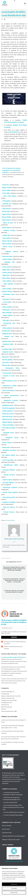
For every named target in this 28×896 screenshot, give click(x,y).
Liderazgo (3, 704)
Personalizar (14, 888)
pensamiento (8, 558)
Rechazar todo (14, 892)
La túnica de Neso (10, 520)
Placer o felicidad (6, 825)
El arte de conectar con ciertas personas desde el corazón (14, 591)
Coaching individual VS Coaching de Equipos (13, 836)
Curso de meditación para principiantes (14, 812)
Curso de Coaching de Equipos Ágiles (13, 815)
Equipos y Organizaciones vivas (9, 696)
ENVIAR (14, 637)
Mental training (5, 707)
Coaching (3, 694)
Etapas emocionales (6, 698)
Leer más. (7, 633)
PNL (2, 709)
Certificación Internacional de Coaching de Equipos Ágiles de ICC (12, 798)
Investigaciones (5, 702)
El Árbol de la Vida (6, 832)
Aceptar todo (14, 884)
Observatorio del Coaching (14, 539)
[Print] (5, 19)
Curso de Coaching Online (10, 802)
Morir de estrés (6, 829)
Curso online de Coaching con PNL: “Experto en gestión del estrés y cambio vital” (13, 807)
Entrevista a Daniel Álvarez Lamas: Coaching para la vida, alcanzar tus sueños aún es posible (14, 568)
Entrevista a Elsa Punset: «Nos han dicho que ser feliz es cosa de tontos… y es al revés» (14, 580)
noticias (3, 558)
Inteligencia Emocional (7, 700)
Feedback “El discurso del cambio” (11, 839)
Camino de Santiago (6, 691)
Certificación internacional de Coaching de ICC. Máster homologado (13, 793)
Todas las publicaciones (7, 711)
